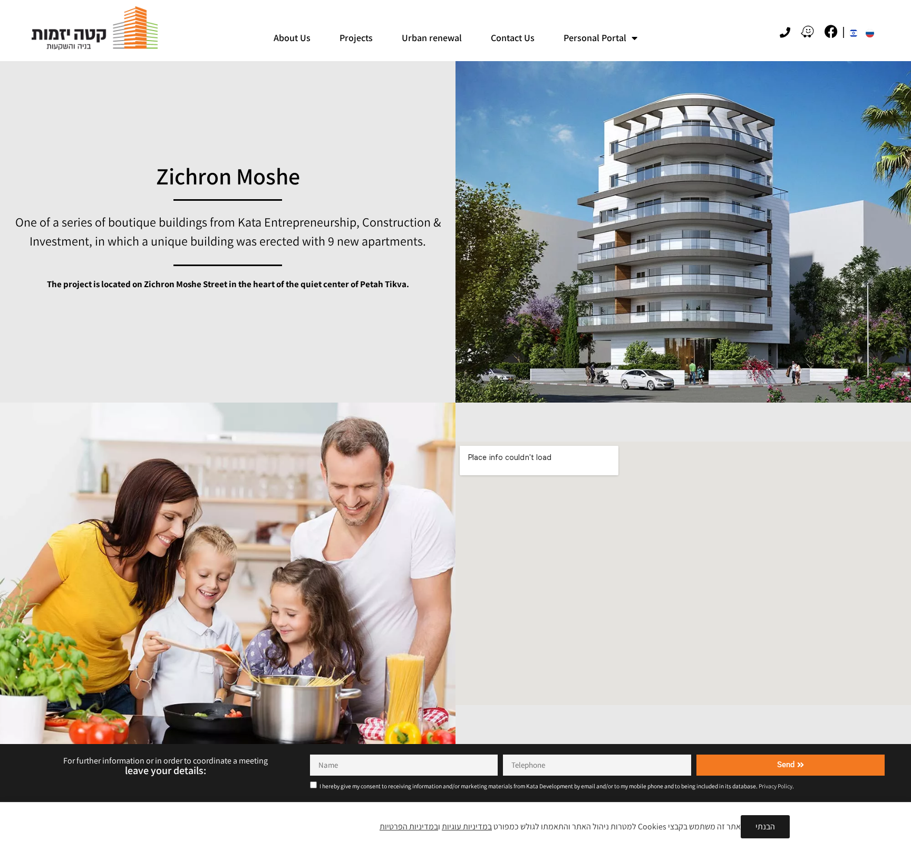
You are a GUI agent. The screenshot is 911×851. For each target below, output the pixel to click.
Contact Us (513, 38)
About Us (292, 38)
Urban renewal (432, 38)
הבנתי (765, 826)
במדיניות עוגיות (467, 826)
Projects (356, 38)
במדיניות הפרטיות (409, 826)
